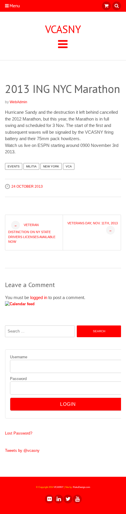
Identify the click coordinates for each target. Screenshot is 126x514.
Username (18, 357)
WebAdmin (18, 102)
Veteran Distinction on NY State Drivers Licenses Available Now (31, 233)
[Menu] (63, 44)
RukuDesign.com (81, 487)
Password (18, 378)
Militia (31, 166)
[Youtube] (77, 499)
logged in (38, 297)
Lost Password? (18, 433)
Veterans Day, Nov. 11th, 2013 (92, 226)
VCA (69, 166)
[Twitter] (67, 499)
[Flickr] (49, 499)
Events (14, 166)
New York (51, 166)
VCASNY (63, 29)
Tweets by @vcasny (22, 450)
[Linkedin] (58, 499)
